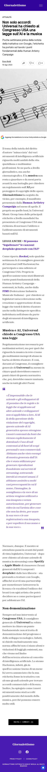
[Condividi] (23, 63)
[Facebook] (27, 752)
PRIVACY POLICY (16, 759)
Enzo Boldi (6, 61)
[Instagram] (19, 752)
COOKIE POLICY (31, 759)
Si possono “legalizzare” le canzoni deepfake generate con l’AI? (20, 245)
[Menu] (41, 5)
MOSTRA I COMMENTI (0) (23, 722)
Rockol (23, 256)
